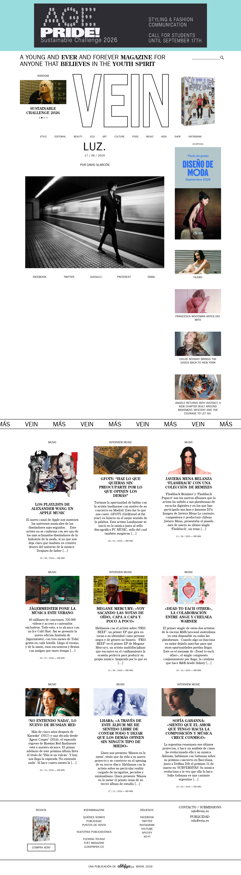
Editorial (60, 137)
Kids (164, 137)
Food (135, 137)
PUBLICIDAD (94, 821)
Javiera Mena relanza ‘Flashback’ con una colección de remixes (188, 483)
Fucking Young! (94, 839)
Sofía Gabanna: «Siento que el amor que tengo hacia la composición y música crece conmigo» (188, 729)
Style (43, 137)
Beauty (78, 137)
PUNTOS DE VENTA (94, 825)
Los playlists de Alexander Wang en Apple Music (52, 509)
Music (149, 137)
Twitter (147, 821)
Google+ (6, 872)
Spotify (147, 833)
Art (105, 137)
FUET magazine (94, 843)
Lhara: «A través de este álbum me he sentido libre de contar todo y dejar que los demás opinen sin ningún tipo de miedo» (120, 733)
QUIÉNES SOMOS (94, 817)
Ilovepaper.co (94, 847)
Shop (177, 137)
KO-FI (147, 837)
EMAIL (151, 277)
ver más (61, 558)
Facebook (147, 817)
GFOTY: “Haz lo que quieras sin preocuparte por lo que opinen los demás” (120, 487)
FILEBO (198, 277)
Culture (120, 137)
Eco (92, 137)
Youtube (147, 829)
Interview (116, 442)
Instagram (194, 137)
